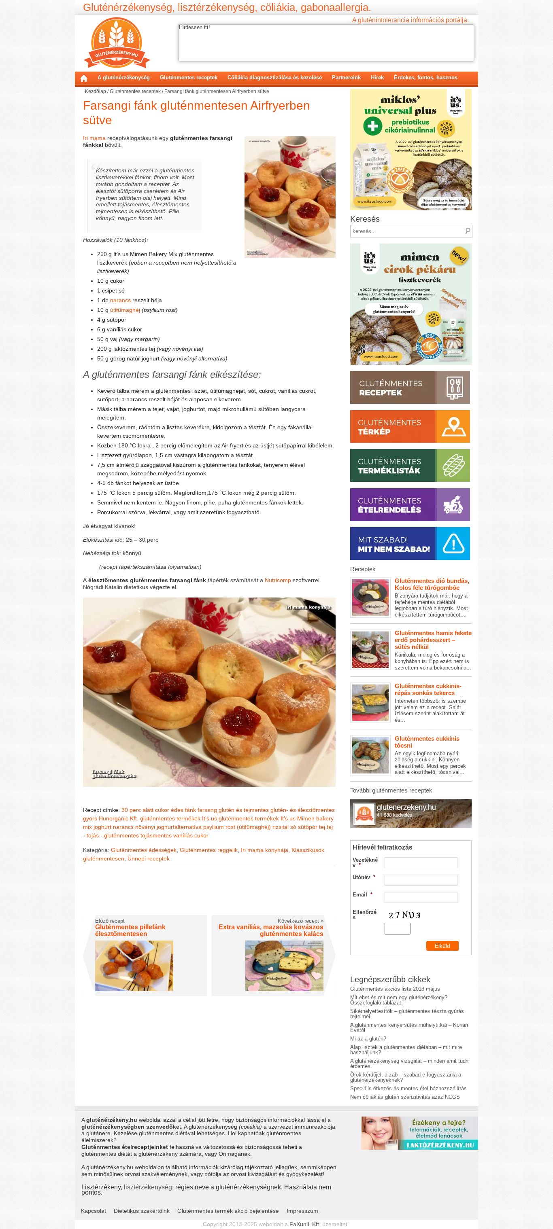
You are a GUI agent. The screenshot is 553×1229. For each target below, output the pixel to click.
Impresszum (302, 1211)
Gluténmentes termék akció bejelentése (228, 1211)
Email (362, 894)
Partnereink (346, 77)
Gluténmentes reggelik (209, 850)
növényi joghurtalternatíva (168, 827)
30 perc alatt (137, 810)
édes (177, 810)
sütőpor (307, 827)
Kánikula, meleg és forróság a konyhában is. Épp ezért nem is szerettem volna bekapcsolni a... (433, 649)
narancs (120, 300)
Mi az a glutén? (368, 1039)
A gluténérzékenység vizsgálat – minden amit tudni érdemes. (410, 1063)
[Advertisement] (209, 896)
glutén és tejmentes (244, 810)
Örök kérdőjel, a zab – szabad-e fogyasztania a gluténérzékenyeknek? (405, 1077)
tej (322, 827)
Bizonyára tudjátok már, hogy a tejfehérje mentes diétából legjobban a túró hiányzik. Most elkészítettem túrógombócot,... (432, 597)
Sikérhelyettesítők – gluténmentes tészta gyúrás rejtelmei (407, 1013)
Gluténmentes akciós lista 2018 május (395, 989)
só (293, 827)
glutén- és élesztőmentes (302, 810)
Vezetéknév (365, 862)
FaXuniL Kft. (305, 1224)
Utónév (364, 877)
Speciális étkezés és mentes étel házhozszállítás (408, 1088)
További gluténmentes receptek (391, 790)
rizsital (280, 827)
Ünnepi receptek (149, 858)
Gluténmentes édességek (144, 850)
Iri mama (94, 138)
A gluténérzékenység (124, 77)
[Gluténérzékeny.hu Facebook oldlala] (411, 802)
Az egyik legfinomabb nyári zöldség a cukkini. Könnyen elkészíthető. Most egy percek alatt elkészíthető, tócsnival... (430, 755)
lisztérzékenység (148, 1187)
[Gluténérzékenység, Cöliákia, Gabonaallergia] (117, 42)
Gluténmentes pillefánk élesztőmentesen (130, 931)
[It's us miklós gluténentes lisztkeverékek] (411, 92)
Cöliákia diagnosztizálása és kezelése (275, 77)
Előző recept (110, 921)
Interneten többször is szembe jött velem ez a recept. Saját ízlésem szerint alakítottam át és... (430, 702)
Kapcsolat (93, 1211)
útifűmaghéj (125, 310)
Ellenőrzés (364, 914)
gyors (90, 818)
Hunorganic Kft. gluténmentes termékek (149, 818)
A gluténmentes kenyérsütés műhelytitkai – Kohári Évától (409, 1027)
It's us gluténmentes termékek (240, 818)
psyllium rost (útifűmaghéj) (237, 827)
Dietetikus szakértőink (142, 1211)
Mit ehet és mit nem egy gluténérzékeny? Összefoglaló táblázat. (398, 1000)
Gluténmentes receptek (188, 77)
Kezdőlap (83, 78)
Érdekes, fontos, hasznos (425, 77)
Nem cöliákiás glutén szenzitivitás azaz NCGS (405, 1097)
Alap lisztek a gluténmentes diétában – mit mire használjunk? (406, 1049)
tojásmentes (156, 835)
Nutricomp (278, 580)
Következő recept (300, 921)
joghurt (102, 827)
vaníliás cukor (190, 835)
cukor (162, 810)
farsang (207, 810)
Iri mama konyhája (264, 850)
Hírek (377, 77)
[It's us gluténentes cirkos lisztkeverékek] (411, 246)
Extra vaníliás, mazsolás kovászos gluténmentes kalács (271, 931)
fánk (190, 810)
